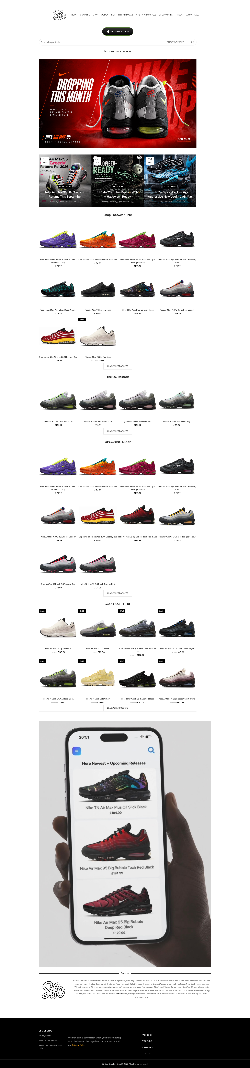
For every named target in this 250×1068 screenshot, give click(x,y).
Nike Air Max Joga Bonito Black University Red (177, 261)
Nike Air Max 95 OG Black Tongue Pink (98, 584)
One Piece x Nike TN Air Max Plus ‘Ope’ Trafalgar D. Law (137, 261)
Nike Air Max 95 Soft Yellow (98, 698)
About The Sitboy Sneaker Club (50, 1047)
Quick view (75, 223)
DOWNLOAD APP (120, 31)
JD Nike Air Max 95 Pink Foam (137, 421)
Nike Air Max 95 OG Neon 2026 (58, 421)
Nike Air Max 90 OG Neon (97, 648)
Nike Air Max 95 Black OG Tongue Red (58, 584)
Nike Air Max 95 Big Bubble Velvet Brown (177, 698)
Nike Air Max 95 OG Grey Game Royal (177, 648)
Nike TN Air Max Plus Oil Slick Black (138, 310)
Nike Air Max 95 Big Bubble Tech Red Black (137, 536)
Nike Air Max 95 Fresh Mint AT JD (176, 421)
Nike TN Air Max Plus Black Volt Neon (137, 698)
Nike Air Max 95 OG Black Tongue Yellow (177, 536)
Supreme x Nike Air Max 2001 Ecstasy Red (58, 357)
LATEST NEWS (65, 187)
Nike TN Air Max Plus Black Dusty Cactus (58, 310)
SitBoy (119, 993)
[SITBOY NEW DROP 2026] (117, 103)
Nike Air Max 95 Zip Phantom (98, 357)
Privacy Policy (45, 1035)
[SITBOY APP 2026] (125, 844)
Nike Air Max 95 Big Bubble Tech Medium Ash (137, 650)
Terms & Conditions (48, 1040)
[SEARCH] (192, 42)
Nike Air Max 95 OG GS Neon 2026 (58, 698)
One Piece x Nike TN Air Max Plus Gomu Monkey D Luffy (58, 261)
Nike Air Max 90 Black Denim (98, 310)
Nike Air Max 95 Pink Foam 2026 (97, 421)
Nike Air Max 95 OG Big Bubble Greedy (177, 310)
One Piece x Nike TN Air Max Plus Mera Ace (97, 259)
